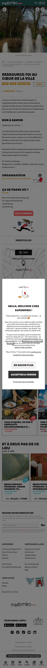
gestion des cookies (23, 347)
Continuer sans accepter (23, 381)
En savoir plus (23, 365)
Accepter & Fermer (23, 374)
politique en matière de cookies (24, 342)
